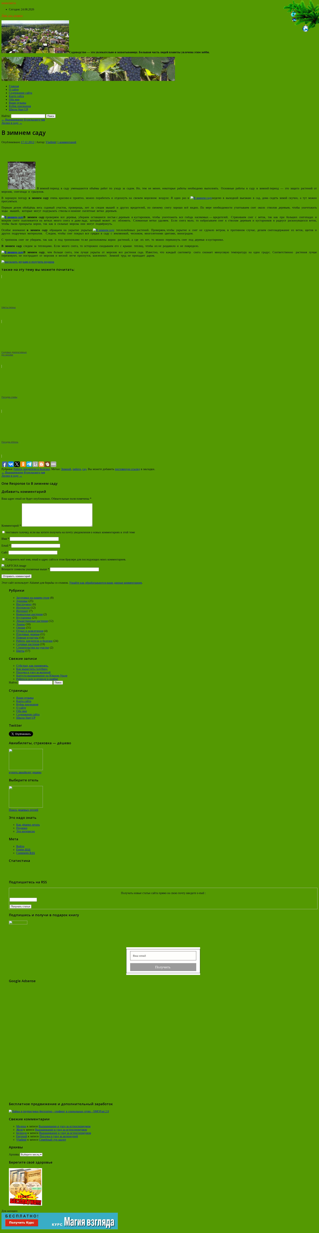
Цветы (20, 650)
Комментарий (11, 525)
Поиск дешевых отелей (23, 809)
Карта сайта (16, 96)
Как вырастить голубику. (32, 669)
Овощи (20, 627)
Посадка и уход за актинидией (59, 1136)
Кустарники (23, 617)
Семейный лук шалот (52, 1139)
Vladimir (51, 142)
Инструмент (24, 604)
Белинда (21, 1133)
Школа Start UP (18, 109)
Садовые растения (27, 644)
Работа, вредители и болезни (31, 469)
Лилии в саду (11, 123)
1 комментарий (66, 142)
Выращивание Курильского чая (23, 119)
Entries (23, 849)
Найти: (5, 115)
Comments (25, 853)
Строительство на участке (32, 647)
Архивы (14, 1154)
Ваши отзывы (17, 102)
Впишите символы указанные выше (24, 569)
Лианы (20, 624)
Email (6, 545)
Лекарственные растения (32, 621)
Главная (14, 86)
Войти (20, 846)
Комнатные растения (29, 614)
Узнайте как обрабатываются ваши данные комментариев (105, 582)
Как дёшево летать (28, 824)
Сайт (4, 552)
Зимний (66, 469)
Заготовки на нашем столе (32, 597)
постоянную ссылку (127, 469)
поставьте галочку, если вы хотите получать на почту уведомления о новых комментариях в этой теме (70, 532)
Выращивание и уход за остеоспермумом (64, 1126)
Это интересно (25, 831)
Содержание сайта (20, 92)
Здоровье (22, 601)
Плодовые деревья (28, 634)
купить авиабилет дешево (25, 772)
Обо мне (14, 99)
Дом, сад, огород (12, 15)
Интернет (22, 611)
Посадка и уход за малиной (33, 672)
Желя (19, 1129)
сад (84, 469)
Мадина (21, 1126)
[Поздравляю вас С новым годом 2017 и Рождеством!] (300, 31)
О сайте (14, 89)
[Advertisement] (159, 152)
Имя (5, 538)
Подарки (21, 828)
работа (77, 469)
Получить (163, 967)
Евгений (21, 1136)
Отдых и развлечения (29, 630)
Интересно (23, 607)
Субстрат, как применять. (32, 665)
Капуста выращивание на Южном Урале (41, 675)
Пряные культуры (27, 637)
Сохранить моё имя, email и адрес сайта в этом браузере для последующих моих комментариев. (66, 559)
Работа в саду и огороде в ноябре (37, 679)
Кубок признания (20, 106)
